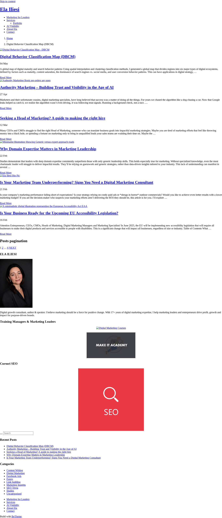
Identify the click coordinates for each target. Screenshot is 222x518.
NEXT (12, 247)
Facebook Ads (14, 476)
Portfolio (17, 23)
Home (10, 38)
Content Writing (15, 470)
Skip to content (7, 1)
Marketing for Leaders (18, 17)
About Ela (12, 29)
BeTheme (17, 516)
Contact (10, 32)
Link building (13, 482)
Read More (6, 77)
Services (11, 20)
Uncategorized (14, 493)
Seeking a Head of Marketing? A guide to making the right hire (52, 118)
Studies (10, 490)
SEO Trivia (12, 487)
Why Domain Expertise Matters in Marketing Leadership (48, 149)
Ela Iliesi (9, 9)
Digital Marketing (16, 473)
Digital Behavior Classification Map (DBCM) (37, 56)
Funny (10, 479)
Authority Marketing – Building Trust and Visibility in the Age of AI (57, 87)
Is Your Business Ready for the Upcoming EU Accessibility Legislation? (59, 213)
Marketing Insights (16, 485)
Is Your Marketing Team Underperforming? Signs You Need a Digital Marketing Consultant (76, 182)
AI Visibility (13, 26)
